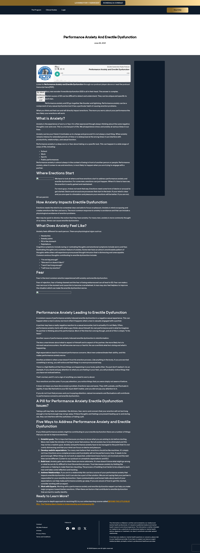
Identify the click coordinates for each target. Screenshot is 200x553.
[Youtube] (73, 528)
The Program (36, 10)
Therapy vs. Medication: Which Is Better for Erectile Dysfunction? (149, 121)
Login (64, 10)
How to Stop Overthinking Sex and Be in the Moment (148, 170)
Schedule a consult (113, 3)
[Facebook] (68, 528)
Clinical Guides (51, 10)
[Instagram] (79, 528)
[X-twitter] (85, 528)
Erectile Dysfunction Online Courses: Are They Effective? (149, 73)
